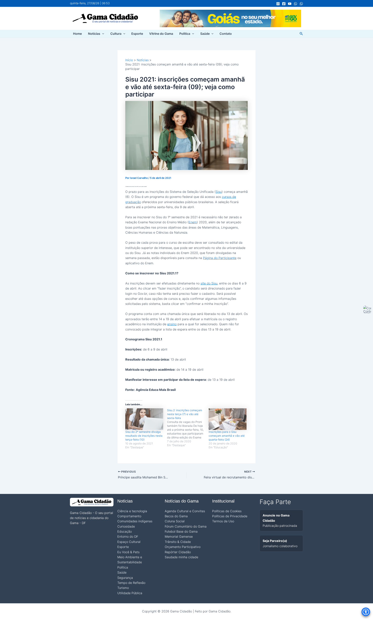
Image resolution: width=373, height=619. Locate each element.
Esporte (137, 34)
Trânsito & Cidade (178, 542)
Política (184, 34)
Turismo (123, 588)
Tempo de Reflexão (131, 583)
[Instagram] (278, 3)
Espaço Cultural (128, 542)
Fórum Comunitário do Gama (186, 526)
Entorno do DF (127, 536)
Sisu (219, 192)
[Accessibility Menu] (366, 612)
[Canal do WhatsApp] (295, 3)
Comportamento (129, 516)
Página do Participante (219, 258)
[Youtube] (289, 3)
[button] (102, 33)
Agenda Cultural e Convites (185, 511)
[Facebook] (284, 3)
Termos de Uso (223, 521)
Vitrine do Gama (161, 34)
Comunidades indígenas (134, 521)
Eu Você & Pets (128, 552)
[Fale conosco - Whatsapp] (301, 3)
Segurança (125, 578)
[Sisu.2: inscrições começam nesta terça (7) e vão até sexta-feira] (188, 427)
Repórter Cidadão (178, 552)
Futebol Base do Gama (181, 531)
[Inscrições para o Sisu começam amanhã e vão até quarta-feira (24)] (228, 419)
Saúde (205, 34)
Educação (124, 531)
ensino (172, 324)
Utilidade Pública (129, 593)
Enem (193, 222)
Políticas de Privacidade (229, 516)
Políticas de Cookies (226, 511)
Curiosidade (126, 526)
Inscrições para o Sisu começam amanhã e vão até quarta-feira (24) (227, 435)
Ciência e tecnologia (132, 511)
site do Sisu (208, 283)
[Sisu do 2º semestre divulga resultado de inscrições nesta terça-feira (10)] (144, 419)
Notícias (94, 34)
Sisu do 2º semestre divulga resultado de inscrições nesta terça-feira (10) (143, 435)
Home (77, 34)
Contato (226, 34)
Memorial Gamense (179, 536)
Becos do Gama (176, 516)
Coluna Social (175, 521)
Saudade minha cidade (181, 557)
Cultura (115, 34)
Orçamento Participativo (182, 547)
